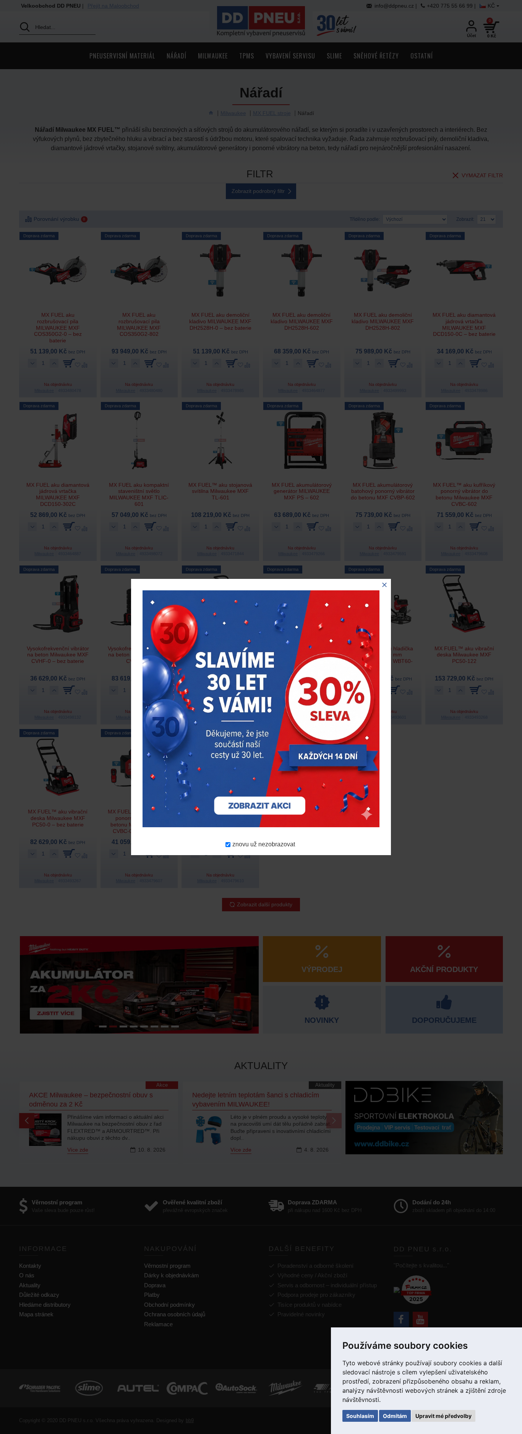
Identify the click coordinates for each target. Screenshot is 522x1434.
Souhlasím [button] (360, 1416)
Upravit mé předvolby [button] (443, 1416)
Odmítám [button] (395, 1416)
